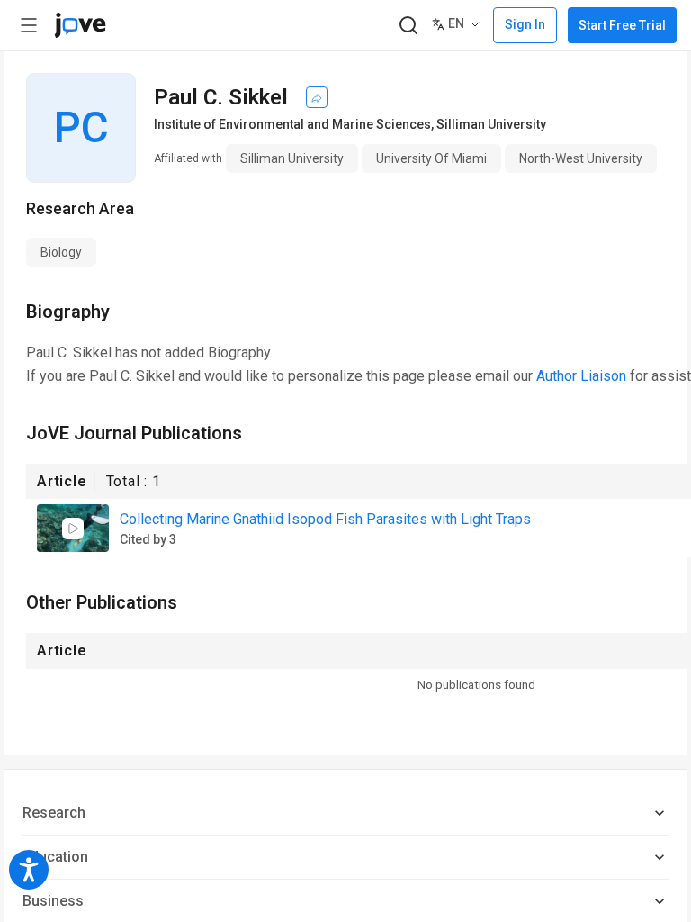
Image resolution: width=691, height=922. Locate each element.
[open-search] (408, 26)
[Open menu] (28, 25)
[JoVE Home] (80, 25)
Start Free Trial (622, 25)
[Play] (73, 528)
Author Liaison (581, 375)
